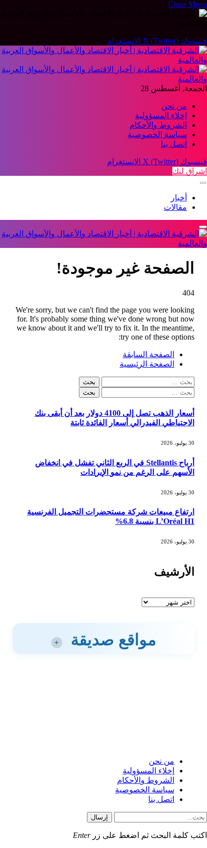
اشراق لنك (189, 171)
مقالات (175, 207)
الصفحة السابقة (148, 354)
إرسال (99, 817)
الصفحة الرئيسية (147, 364)
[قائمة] (203, 183)
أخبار (179, 197)
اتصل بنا (174, 144)
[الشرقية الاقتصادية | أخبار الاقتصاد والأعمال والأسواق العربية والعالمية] (103, 243)
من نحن (174, 106)
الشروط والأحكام (158, 125)
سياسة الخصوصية (157, 134)
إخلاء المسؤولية (161, 115)
